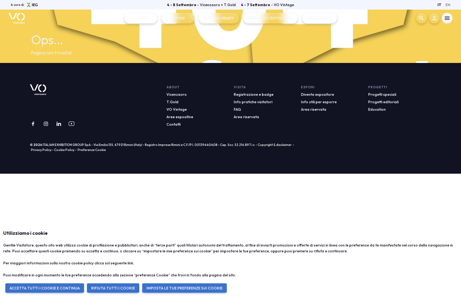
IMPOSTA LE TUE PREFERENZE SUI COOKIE (184, 288)
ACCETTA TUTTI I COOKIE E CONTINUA (45, 288)
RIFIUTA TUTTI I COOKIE (113, 288)
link (130, 263)
